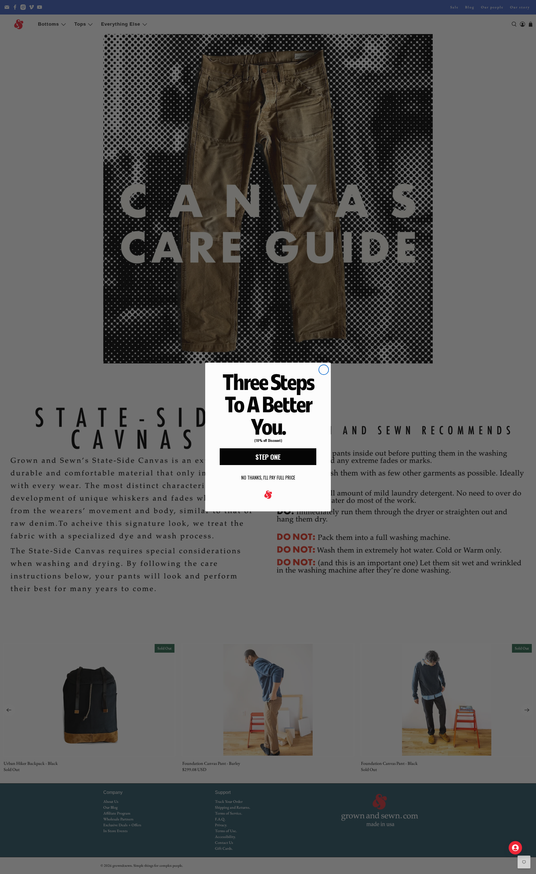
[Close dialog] (324, 370)
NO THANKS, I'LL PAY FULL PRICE (268, 477)
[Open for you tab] (515, 847)
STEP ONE (268, 457)
